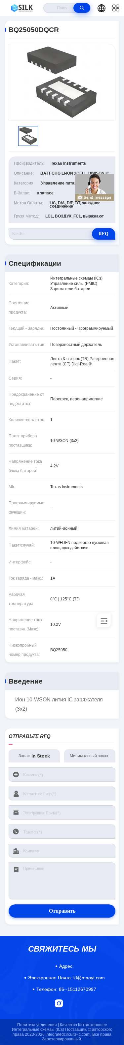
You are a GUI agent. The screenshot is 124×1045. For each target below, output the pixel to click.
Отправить (62, 911)
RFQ (103, 233)
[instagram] (59, 1003)
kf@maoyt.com (66, 977)
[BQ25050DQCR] (62, 82)
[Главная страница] (22, 8)
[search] (81, 8)
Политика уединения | (38, 1025)
